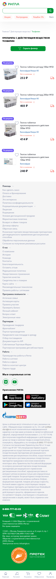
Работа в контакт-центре (14, 365)
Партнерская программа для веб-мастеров (22, 348)
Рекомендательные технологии (17, 287)
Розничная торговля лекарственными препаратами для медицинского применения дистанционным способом (27, 235)
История (6, 255)
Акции (7, 17)
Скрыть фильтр (30, 48)
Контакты (7, 261)
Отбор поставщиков (12, 338)
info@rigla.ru (24, 544)
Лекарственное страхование (16, 274)
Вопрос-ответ (9, 314)
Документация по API (12, 341)
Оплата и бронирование (14, 193)
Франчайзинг (8, 328)
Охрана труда (9, 369)
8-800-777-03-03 (11, 509)
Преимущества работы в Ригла (16, 356)
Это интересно (9, 200)
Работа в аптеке (10, 359)
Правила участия (10, 305)
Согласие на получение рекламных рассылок (23, 244)
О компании (8, 251)
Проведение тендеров (13, 325)
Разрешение (8, 213)
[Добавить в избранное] (17, 68)
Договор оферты (10, 226)
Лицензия (7, 210)
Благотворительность (12, 264)
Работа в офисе (9, 362)
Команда (6, 258)
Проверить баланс (11, 308)
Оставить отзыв (9, 268)
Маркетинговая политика (14, 219)
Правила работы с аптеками (15, 290)
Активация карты (10, 301)
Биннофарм (25, 164)
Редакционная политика (14, 271)
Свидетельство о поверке (14, 280)
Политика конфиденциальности (17, 203)
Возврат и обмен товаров (14, 222)
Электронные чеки (11, 317)
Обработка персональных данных (18, 240)
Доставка (6, 196)
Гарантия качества (11, 277)
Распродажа (22, 17)
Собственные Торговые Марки (16, 345)
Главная (5, 32)
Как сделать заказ (10, 190)
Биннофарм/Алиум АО (29, 71)
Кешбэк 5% (38, 17)
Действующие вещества (20, 32)
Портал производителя (13, 332)
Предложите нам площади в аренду (19, 335)
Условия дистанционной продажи (18, 216)
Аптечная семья (10, 298)
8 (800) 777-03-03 (45, 443)
